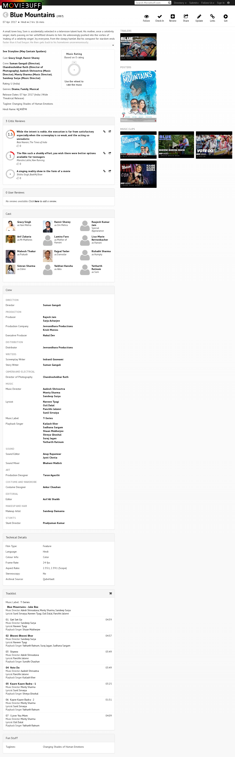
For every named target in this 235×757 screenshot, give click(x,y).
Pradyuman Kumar (54, 523)
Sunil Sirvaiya (51, 412)
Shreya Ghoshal (52, 434)
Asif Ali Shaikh (51, 499)
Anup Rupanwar (52, 454)
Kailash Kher (50, 423)
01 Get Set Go (14, 619)
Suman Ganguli (52, 305)
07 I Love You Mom (17, 715)
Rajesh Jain (49, 317)
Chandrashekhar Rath (55, 377)
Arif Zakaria (24, 236)
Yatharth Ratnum (97, 267)
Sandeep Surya (52, 396)
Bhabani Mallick (52, 463)
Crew (9, 290)
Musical (34, 89)
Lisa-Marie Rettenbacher (100, 238)
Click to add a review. (43, 201)
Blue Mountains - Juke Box (22, 607)
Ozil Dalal (48, 405)
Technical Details (16, 537)
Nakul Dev (49, 335)
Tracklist (11, 593)
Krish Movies (50, 329)
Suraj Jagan (50, 438)
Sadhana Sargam (53, 427)
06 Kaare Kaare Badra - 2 (20, 699)
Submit (193, 2)
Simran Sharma (26, 266)
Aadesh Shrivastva (54, 389)
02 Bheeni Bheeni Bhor (19, 635)
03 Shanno (12, 651)
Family (24, 89)
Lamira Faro (61, 236)
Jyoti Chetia (50, 457)
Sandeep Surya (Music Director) (21, 78)
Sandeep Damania (53, 511)
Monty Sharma (51, 392)
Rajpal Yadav (61, 251)
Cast (8, 214)
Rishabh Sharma (101, 251)
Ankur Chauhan (52, 487)
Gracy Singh (15, 58)
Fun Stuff (12, 738)
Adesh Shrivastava (30, 610)
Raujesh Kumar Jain (100, 223)
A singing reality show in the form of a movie (43, 171)
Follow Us (206, 2)
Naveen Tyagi (51, 401)
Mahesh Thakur (26, 251)
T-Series (48, 418)
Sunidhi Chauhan (31, 661)
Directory (179, 2)
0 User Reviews (15, 192)
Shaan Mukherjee (53, 431)
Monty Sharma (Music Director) (33, 74)
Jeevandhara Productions (58, 326)
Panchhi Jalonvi (52, 409)
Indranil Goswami (53, 359)
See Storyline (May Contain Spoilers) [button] (24, 51)
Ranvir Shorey (31, 58)
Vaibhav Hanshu (63, 266)
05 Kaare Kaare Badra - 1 (21, 683)
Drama (15, 89)
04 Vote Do (12, 667)
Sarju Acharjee (51, 320)
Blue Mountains (32, 14)
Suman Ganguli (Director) (25, 63)
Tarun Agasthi (51, 475)
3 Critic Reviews (15, 121)
